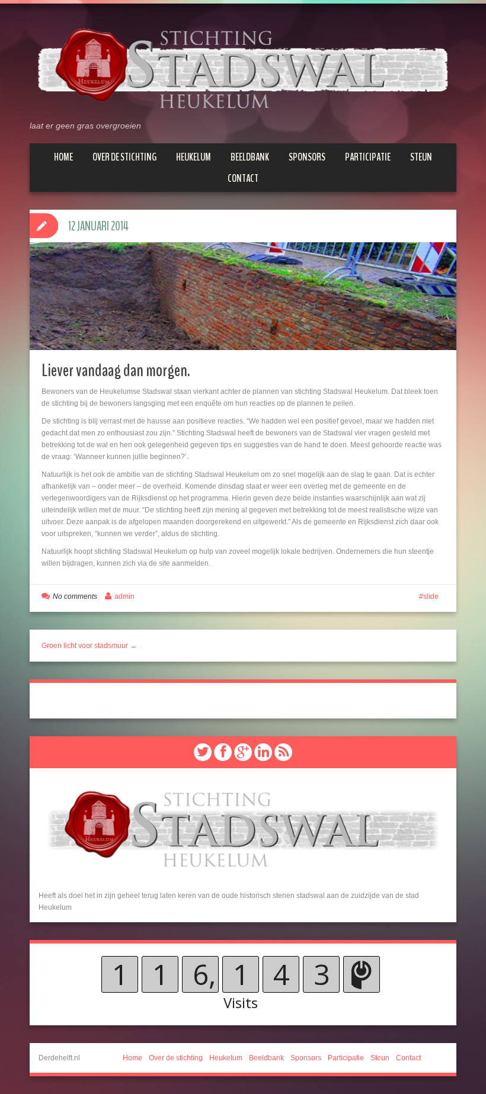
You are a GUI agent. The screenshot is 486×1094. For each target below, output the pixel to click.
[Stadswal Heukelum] (243, 67)
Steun (421, 157)
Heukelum (193, 157)
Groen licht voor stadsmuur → (89, 645)
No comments (75, 596)
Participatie (368, 157)
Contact (243, 178)
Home (63, 157)
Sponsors (307, 157)
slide (431, 596)
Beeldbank (250, 157)
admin (124, 596)
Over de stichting (124, 157)
